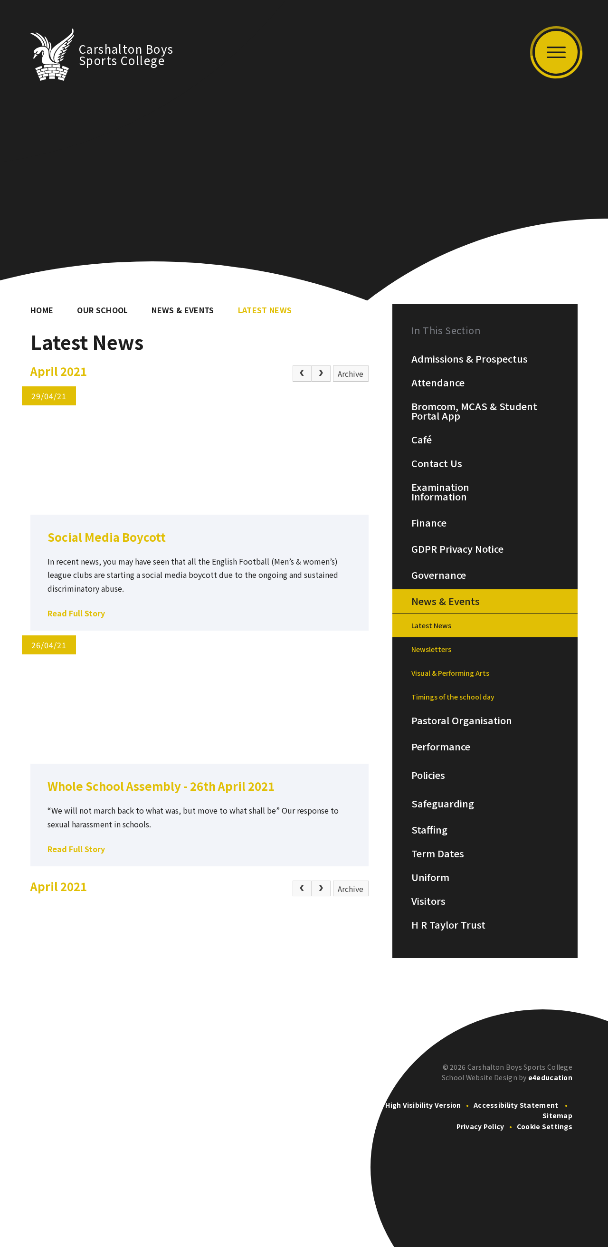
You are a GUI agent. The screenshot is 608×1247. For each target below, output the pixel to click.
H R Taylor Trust (448, 925)
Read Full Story (76, 613)
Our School (102, 310)
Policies (428, 775)
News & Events (183, 310)
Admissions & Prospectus (469, 359)
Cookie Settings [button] (544, 1126)
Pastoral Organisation (461, 720)
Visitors (428, 901)
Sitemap (557, 1115)
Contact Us (436, 463)
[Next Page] (321, 373)
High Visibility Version (423, 1105)
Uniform (430, 877)
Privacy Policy (480, 1126)
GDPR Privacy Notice (457, 549)
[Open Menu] (556, 52)
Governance (438, 575)
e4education (550, 1077)
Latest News (265, 310)
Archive (350, 373)
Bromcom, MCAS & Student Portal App (474, 411)
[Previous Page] (302, 373)
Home (41, 310)
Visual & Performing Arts (450, 673)
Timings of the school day (452, 696)
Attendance (438, 382)
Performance (440, 746)
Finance (428, 523)
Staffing (429, 830)
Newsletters (431, 649)
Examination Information (440, 491)
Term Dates (437, 853)
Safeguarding (442, 803)
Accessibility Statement (516, 1105)
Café (421, 439)
